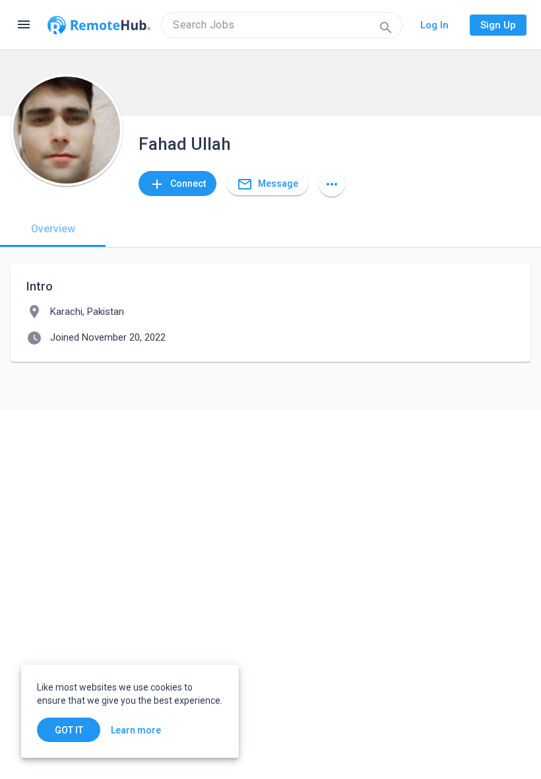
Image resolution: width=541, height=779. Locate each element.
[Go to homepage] (99, 25)
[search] (281, 25)
